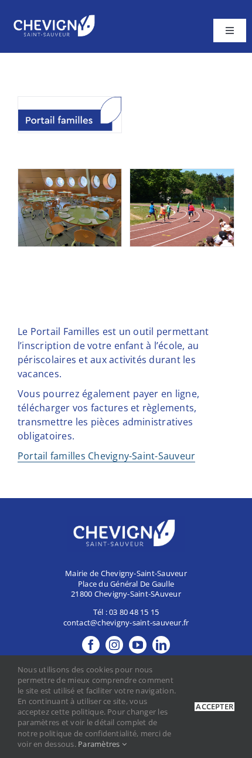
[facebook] (91, 645)
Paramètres (100, 744)
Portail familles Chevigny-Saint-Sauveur (106, 455)
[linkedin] (161, 645)
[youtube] (138, 645)
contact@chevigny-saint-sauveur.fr (126, 622)
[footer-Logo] (56, 16)
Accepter (214, 706)
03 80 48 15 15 (134, 612)
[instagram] (114, 645)
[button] (26, 209)
